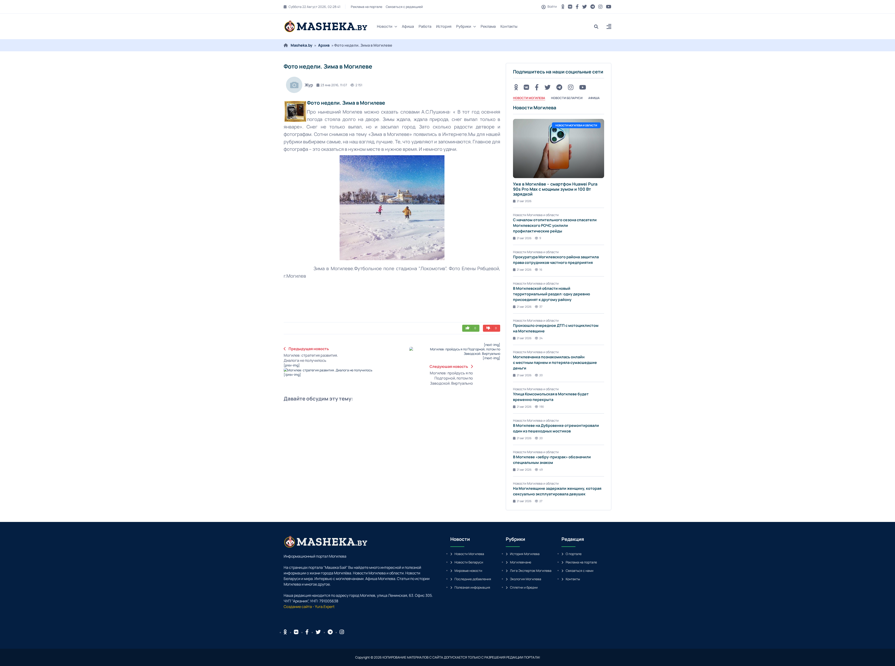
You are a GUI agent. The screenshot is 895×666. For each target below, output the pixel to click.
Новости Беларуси (468, 562)
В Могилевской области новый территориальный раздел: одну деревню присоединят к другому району (551, 294)
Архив (324, 45)
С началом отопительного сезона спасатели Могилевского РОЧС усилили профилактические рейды (555, 225)
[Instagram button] (600, 6)
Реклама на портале (367, 6)
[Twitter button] (584, 6)
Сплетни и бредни (524, 587)
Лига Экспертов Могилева (530, 570)
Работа (425, 26)
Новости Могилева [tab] (529, 98)
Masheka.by (301, 45)
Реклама (488, 26)
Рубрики (463, 26)
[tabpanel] (558, 304)
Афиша (408, 26)
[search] (598, 26)
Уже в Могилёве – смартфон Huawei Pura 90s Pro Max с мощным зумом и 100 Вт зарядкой (555, 189)
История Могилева (525, 554)
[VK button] (570, 6)
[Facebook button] (307, 631)
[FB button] (577, 6)
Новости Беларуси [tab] (566, 98)
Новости (384, 26)
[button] (608, 27)
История (443, 26)
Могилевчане (520, 562)
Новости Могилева (469, 554)
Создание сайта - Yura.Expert (309, 606)
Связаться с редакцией (404, 6)
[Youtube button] (608, 6)
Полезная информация (472, 587)
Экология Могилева (525, 579)
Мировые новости (468, 570)
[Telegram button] (592, 6)
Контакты (508, 26)
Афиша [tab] (594, 98)
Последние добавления (472, 579)
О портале (574, 554)
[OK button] (563, 6)
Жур (309, 85)
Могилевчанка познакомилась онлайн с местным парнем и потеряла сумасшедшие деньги (555, 362)
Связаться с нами (579, 570)
